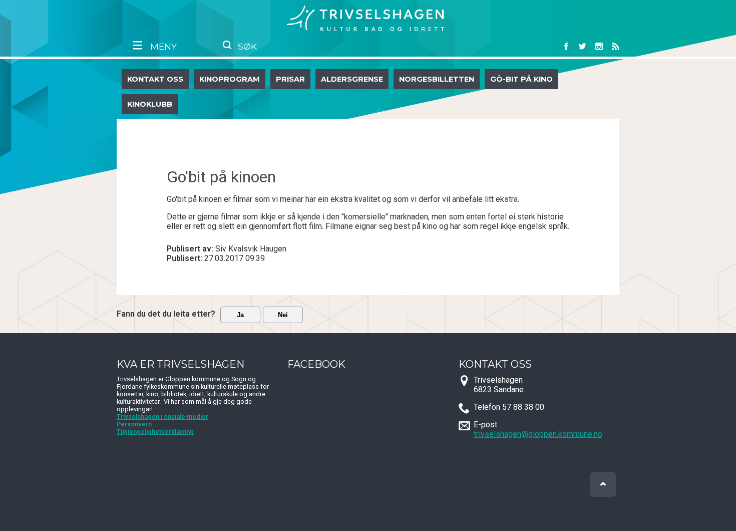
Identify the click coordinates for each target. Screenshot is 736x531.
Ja (240, 315)
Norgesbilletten (436, 79)
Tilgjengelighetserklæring (155, 431)
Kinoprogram (229, 79)
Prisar (290, 79)
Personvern (135, 424)
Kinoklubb (149, 104)
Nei (283, 315)
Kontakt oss (155, 79)
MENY (162, 46)
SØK (246, 46)
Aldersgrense (352, 79)
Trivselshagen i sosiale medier (162, 416)
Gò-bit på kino (521, 79)
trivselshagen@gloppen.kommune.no (538, 434)
